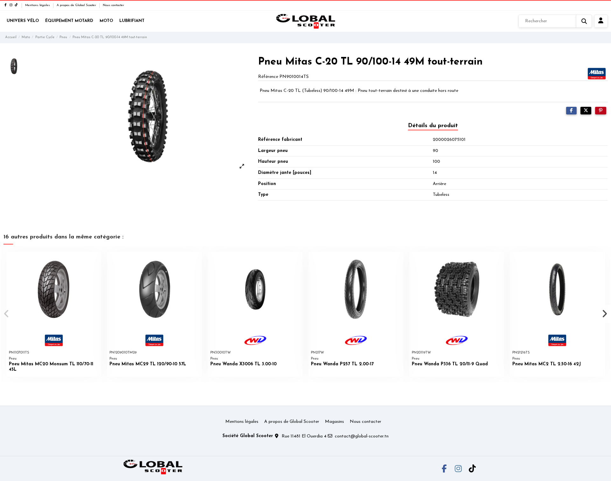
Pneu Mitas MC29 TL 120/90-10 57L (147, 364)
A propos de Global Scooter (77, 5)
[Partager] (571, 111)
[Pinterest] (600, 111)
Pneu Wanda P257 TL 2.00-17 (342, 364)
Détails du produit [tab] (433, 126)
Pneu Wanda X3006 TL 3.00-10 (243, 364)
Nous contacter (113, 5)
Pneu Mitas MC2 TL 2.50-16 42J (546, 364)
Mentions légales (38, 5)
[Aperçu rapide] (96, 261)
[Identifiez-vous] (601, 21)
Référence (268, 76)
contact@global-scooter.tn (362, 436)
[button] (7, 314)
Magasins (334, 421)
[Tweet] (585, 111)
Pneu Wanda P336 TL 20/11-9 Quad (450, 364)
